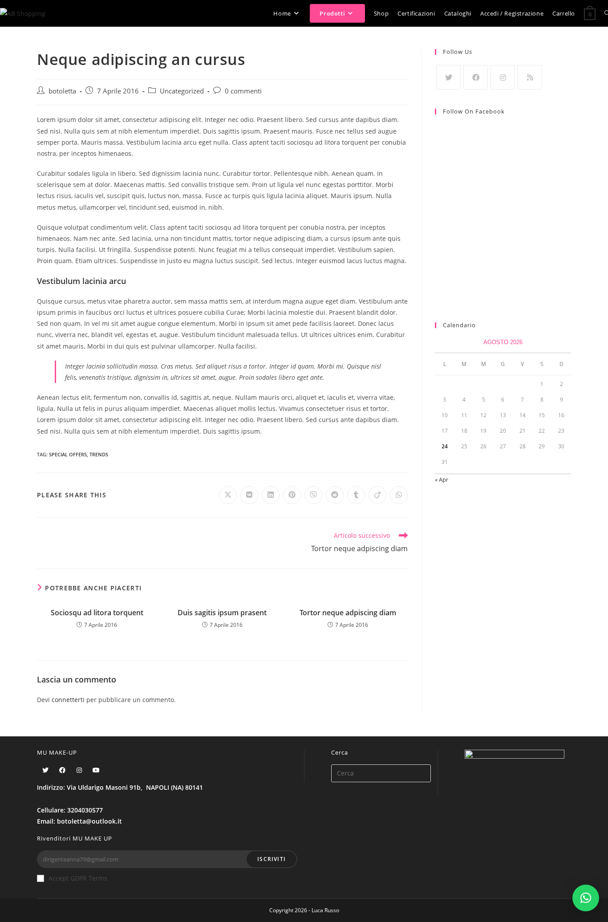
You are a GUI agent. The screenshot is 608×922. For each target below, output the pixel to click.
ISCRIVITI (271, 859)
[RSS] (530, 77)
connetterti (68, 699)
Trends (98, 454)
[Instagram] (502, 77)
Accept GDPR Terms (78, 878)
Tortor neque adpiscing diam (348, 612)
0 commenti (243, 91)
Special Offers (68, 454)
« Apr (441, 479)
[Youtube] (96, 770)
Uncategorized (182, 91)
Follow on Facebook (474, 111)
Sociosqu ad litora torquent (97, 612)
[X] (448, 77)
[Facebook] (475, 77)
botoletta (62, 91)
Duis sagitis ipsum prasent (222, 612)
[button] (585, 898)
